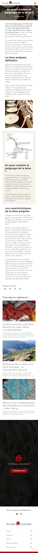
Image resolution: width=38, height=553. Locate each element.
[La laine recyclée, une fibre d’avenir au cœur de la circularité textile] (19, 302)
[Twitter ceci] (15, 289)
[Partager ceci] (10, 289)
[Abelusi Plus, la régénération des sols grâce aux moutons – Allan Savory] (19, 380)
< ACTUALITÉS (19, 16)
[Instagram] (21, 514)
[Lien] (11, 2)
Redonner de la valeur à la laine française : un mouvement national (18, 367)
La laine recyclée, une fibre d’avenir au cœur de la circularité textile (18, 327)
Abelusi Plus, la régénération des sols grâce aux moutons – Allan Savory (19, 405)
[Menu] (35, 3)
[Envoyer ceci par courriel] (5, 289)
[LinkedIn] (17, 514)
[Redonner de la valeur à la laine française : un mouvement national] (19, 341)
